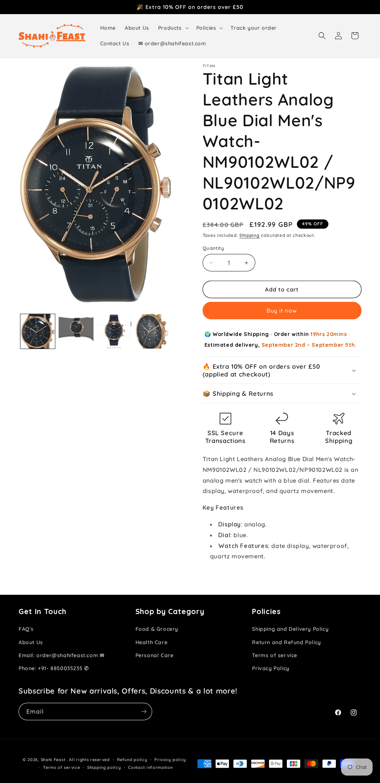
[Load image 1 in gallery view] (37, 331)
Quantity (213, 248)
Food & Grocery (156, 629)
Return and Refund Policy (286, 642)
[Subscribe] (143, 711)
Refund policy (132, 759)
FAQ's (26, 629)
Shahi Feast (53, 759)
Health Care (151, 642)
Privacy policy (170, 759)
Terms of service (274, 655)
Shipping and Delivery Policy (290, 629)
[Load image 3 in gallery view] (114, 331)
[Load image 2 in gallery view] (76, 331)
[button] (173, 28)
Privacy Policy (270, 668)
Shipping (249, 235)
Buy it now (282, 310)
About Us (31, 642)
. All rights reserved (88, 759)
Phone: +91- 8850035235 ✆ (54, 668)
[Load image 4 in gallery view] (152, 331)
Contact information (150, 767)
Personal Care (154, 655)
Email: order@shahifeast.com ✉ (61, 655)
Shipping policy (104, 767)
